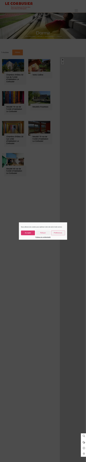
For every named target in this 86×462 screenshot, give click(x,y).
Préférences (58, 233)
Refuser (43, 233)
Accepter (28, 233)
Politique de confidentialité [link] (43, 237)
